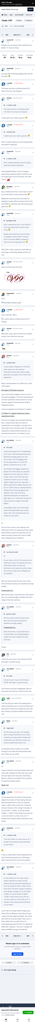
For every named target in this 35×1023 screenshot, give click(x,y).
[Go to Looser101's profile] (3, 40)
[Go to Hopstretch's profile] (3, 294)
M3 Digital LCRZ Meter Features (12, 390)
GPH (6, 26)
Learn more (3, 3)
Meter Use (5, 785)
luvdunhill (10, 68)
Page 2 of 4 (17, 35)
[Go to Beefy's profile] (3, 721)
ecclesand (10, 828)
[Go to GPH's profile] (3, 26)
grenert (9, 355)
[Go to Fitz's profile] (3, 654)
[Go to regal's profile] (3, 699)
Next (28, 35)
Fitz (8, 654)
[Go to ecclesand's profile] (3, 829)
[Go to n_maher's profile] (3, 84)
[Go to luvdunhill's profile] (3, 69)
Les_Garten (10, 440)
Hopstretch (10, 293)
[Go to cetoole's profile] (3, 98)
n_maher (9, 83)
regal (8, 698)
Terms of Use (10, 1015)
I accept (29, 1012)
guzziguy (10, 186)
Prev (7, 35)
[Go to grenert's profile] (3, 356)
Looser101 (10, 40)
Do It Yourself (19, 26)
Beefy (8, 721)
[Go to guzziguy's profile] (3, 187)
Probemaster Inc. (7, 591)
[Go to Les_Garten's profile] (3, 441)
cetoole (9, 98)
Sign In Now (17, 954)
